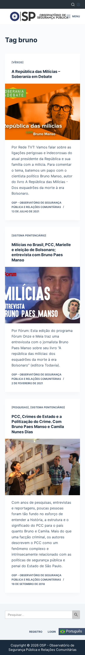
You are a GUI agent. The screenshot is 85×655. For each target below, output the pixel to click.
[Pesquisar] (73, 4)
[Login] (78, 4)
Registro (35, 631)
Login (52, 631)
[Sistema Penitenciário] (29, 235)
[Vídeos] (18, 62)
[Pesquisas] (20, 407)
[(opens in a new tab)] (42, 112)
